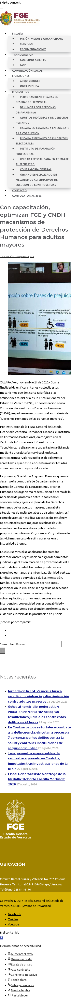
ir (3, 650)
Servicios (26, 44)
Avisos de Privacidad (37, 906)
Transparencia (23, 54)
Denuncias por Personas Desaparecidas (36, 110)
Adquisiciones (30, 81)
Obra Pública (29, 86)
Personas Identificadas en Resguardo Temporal (37, 99)
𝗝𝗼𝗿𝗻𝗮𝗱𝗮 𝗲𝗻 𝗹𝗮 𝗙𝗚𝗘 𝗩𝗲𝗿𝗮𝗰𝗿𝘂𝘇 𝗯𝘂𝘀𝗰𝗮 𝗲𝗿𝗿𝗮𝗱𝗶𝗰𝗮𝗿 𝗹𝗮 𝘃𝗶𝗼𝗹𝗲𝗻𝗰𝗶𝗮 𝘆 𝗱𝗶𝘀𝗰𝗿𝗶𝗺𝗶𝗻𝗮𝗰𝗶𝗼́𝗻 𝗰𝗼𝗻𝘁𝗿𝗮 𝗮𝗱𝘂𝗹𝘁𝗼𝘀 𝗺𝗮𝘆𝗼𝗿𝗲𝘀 (38, 696)
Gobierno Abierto (33, 60)
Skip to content (10, 2)
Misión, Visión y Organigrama (41, 38)
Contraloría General (35, 169)
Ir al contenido (9, 932)
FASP (23, 65)
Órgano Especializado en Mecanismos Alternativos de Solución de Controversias (37, 179)
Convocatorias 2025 (27, 195)
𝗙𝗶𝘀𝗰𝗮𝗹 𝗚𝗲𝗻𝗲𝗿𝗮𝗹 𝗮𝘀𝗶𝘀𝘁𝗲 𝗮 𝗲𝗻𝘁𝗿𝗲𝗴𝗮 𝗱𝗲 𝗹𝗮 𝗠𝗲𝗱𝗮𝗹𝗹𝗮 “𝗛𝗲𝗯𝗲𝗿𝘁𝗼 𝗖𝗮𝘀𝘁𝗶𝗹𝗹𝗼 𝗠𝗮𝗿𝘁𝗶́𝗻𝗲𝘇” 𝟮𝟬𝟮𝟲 (37, 779)
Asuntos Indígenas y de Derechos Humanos (42, 120)
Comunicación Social (27, 70)
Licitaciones (21, 76)
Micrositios (20, 92)
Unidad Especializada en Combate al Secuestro (42, 161)
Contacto (19, 190)
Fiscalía (17, 33)
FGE (32, 256)
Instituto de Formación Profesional (35, 151)
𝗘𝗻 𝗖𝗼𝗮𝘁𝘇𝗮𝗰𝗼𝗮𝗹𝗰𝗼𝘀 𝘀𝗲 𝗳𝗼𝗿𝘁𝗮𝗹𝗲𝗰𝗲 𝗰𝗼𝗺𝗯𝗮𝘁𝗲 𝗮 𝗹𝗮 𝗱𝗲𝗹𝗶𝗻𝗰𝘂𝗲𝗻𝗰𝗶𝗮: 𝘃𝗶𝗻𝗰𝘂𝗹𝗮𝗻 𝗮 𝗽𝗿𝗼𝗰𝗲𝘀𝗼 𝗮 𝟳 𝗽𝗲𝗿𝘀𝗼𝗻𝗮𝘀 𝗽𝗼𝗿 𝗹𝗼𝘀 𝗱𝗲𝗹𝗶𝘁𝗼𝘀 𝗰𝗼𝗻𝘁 (39, 738)
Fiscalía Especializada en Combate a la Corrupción (42, 130)
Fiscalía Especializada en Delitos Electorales (42, 141)
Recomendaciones (33, 49)
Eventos (25, 256)
